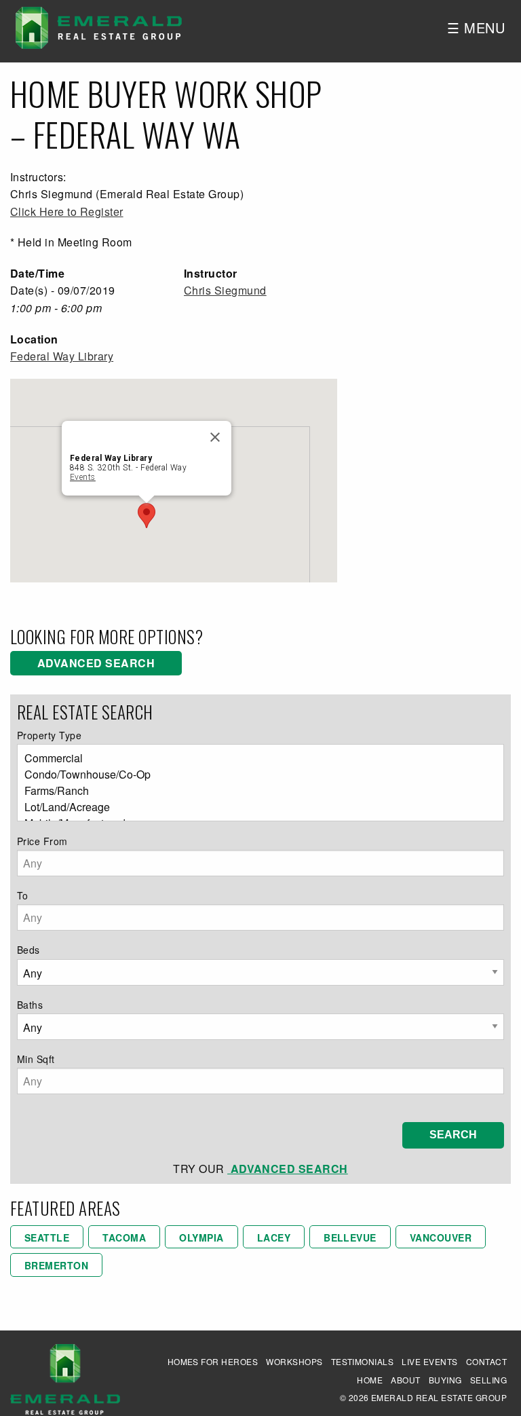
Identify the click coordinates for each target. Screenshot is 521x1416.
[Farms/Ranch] (255, 791)
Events (83, 477)
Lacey (273, 1237)
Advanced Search (96, 663)
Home (370, 1379)
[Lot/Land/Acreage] (255, 807)
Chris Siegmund (225, 290)
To (22, 895)
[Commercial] (255, 758)
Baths (30, 1004)
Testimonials (362, 1361)
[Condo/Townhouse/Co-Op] (255, 774)
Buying (445, 1379)
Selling (488, 1379)
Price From (42, 841)
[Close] (215, 437)
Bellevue (350, 1237)
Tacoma (124, 1237)
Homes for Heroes (213, 1361)
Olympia (201, 1237)
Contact (486, 1361)
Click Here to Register (66, 211)
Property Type (49, 735)
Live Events (429, 1361)
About (405, 1379)
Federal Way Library (61, 356)
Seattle (46, 1237)
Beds (28, 949)
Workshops (294, 1361)
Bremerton (56, 1265)
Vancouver (440, 1237)
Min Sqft (36, 1059)
